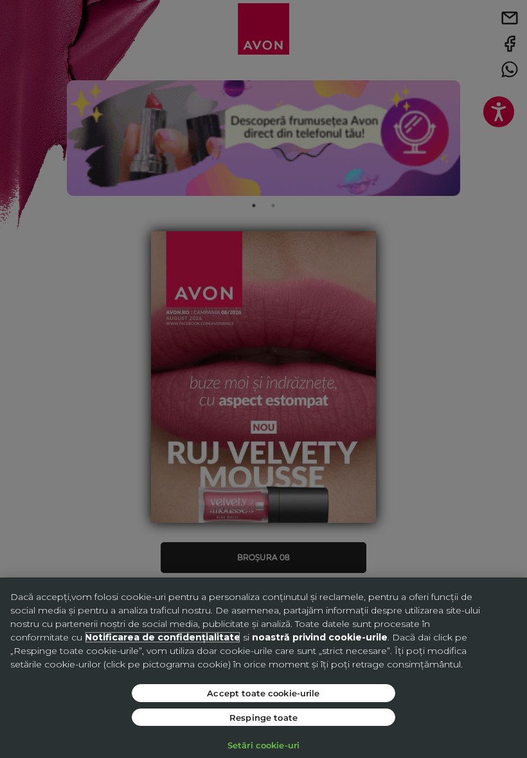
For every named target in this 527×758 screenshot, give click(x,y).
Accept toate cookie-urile (263, 692)
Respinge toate (263, 717)
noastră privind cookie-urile (320, 637)
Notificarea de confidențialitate (162, 637)
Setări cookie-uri (263, 744)
